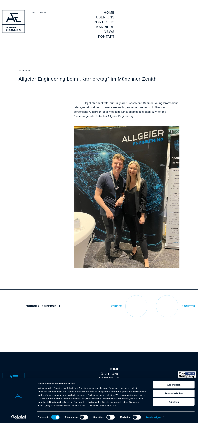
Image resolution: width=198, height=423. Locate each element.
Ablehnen (174, 402)
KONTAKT (106, 36)
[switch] (84, 417)
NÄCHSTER (188, 306)
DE (33, 12)
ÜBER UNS (105, 17)
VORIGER (116, 306)
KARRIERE (105, 27)
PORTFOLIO (104, 22)
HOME (109, 12)
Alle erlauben (173, 385)
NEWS (109, 32)
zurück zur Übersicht (43, 306)
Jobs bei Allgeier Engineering (114, 116)
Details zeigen (153, 417)
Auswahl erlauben (174, 393)
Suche (43, 12)
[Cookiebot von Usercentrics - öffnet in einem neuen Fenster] (18, 417)
